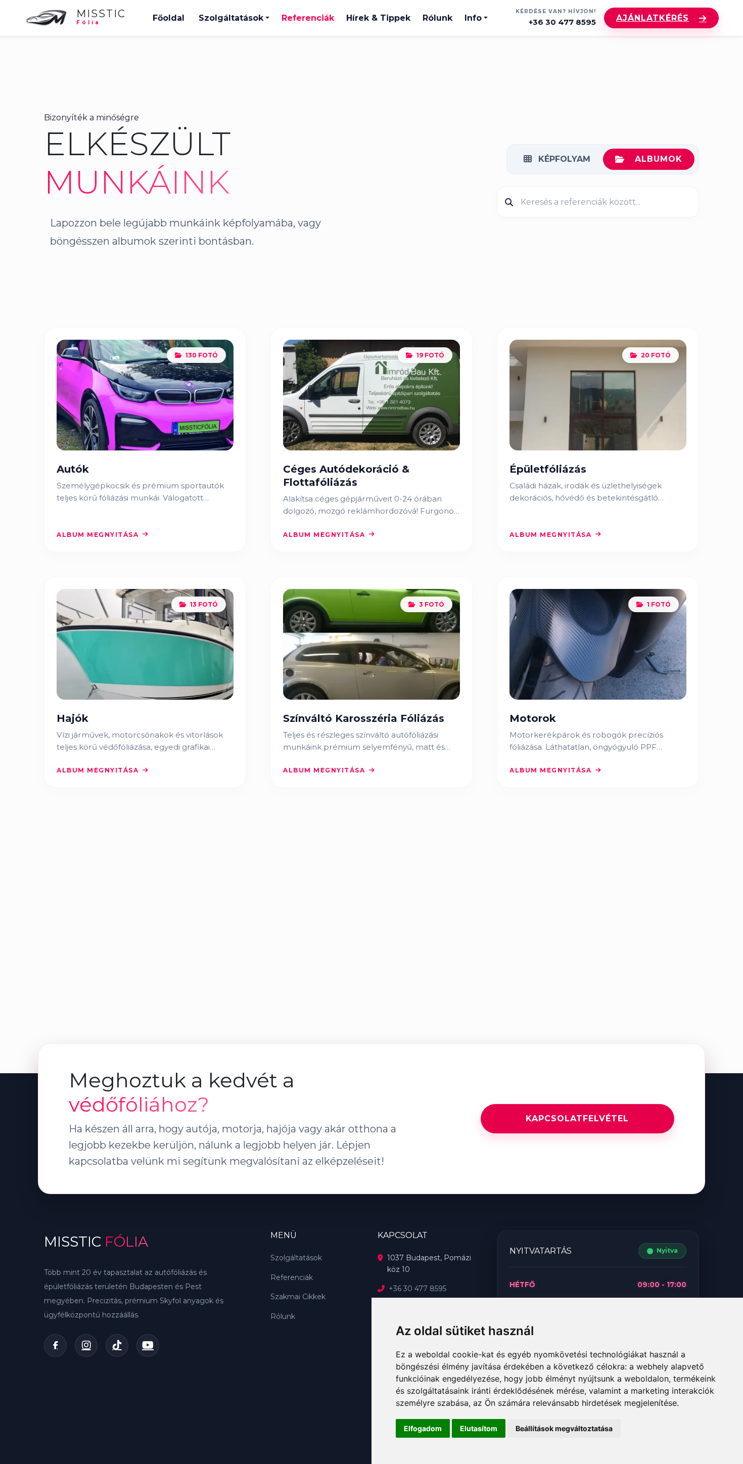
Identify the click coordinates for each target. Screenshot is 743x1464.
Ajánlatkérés (652, 18)
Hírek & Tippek (378, 18)
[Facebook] (55, 1345)
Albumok (658, 159)
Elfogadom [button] (423, 1428)
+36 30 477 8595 (562, 22)
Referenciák (308, 18)
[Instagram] (86, 1345)
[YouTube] (147, 1345)
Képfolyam (563, 159)
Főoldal (168, 18)
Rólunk (437, 18)
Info (473, 18)
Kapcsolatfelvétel (577, 1118)
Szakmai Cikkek (298, 1296)
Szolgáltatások (231, 18)
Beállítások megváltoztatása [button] (564, 1428)
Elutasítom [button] (478, 1428)
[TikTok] (117, 1345)
